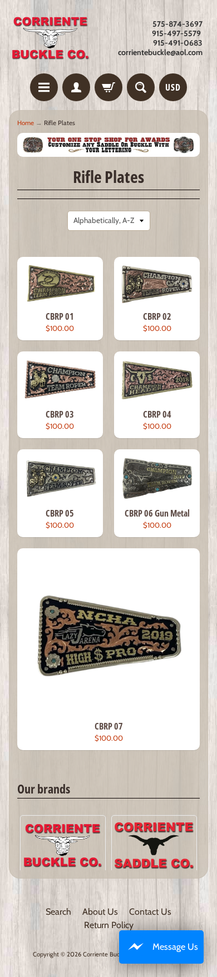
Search (58, 911)
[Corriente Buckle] (50, 38)
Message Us (175, 946)
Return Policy (109, 925)
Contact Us (150, 911)
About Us (100, 911)
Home (25, 123)
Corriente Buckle (105, 954)
